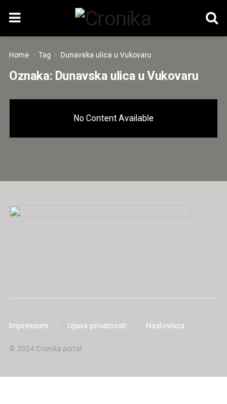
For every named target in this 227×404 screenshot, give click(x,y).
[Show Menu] (15, 18)
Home (19, 55)
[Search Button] (212, 18)
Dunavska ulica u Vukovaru (106, 55)
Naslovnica (165, 325)
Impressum (28, 325)
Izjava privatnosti (97, 325)
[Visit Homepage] (113, 18)
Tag (45, 55)
